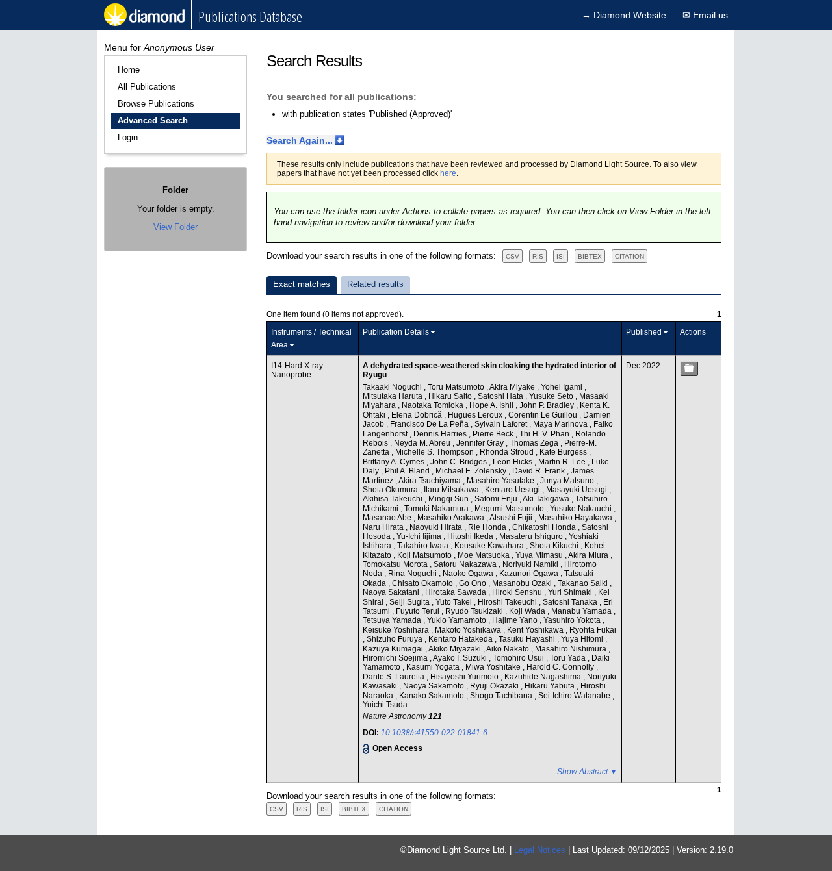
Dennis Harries (441, 433)
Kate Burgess (564, 452)
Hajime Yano (516, 620)
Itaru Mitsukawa (452, 489)
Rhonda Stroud (508, 452)
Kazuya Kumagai (394, 648)
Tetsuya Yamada (393, 620)
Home (129, 70)
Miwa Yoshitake (494, 667)
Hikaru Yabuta (551, 685)
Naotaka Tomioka (433, 405)
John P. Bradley (547, 405)
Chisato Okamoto (423, 583)
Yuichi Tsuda (385, 704)
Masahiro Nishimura (571, 648)
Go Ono (473, 583)
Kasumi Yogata (434, 667)
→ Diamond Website (624, 15)
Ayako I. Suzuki (461, 658)
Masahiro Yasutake (501, 480)
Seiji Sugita (410, 602)
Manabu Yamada (582, 611)
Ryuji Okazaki (495, 685)
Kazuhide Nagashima (543, 676)
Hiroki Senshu (518, 592)
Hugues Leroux (476, 415)
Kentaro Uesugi (513, 489)
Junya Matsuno (568, 480)
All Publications (147, 87)
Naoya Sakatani (392, 592)
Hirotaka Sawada (456, 592)
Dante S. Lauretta (394, 676)
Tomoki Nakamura (437, 508)
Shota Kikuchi (555, 545)
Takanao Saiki (584, 583)
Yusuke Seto (552, 396)
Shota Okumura (391, 489)
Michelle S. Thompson (435, 452)
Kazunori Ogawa (529, 573)
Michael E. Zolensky (472, 470)
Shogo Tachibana (502, 695)
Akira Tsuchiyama (430, 480)
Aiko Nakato (508, 648)
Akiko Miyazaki (455, 648)
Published (644, 331)
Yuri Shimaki (571, 592)
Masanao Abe (388, 517)
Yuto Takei (455, 602)
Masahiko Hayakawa (576, 517)
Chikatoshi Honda (545, 527)
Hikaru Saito (451, 396)
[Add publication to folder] (689, 368)
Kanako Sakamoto (432, 695)
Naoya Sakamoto (434, 685)
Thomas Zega (535, 443)
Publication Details (396, 331)
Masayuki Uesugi (577, 489)
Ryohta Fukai (592, 630)
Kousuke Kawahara (490, 545)
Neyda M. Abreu (423, 443)
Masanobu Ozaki (523, 583)
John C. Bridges (459, 461)
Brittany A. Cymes (394, 461)
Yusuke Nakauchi (582, 508)
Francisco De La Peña (430, 424)
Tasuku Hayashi (528, 639)
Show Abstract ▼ (587, 771)
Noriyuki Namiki (531, 564)
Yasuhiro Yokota (573, 620)
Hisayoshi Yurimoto (465, 676)
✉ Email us (705, 15)
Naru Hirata (384, 527)
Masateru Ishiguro (532, 536)
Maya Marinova (561, 424)
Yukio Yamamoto (457, 620)
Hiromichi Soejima (396, 658)
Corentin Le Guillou (543, 415)
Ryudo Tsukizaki (475, 611)
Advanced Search (153, 120)
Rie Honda (488, 527)
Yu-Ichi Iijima (419, 536)
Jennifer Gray (481, 443)
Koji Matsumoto (425, 555)
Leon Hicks (513, 461)
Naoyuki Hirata (437, 527)
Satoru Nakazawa (466, 564)
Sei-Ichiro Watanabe (575, 695)
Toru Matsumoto (457, 387)
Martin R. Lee (563, 461)
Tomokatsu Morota (396, 564)
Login (128, 137)
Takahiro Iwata (423, 545)
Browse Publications (156, 103)
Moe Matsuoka (485, 555)
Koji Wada (528, 611)
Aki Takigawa (547, 498)
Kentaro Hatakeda (461, 639)
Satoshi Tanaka (571, 602)
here (448, 173)
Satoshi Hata (501, 396)
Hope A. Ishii (492, 405)
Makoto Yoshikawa (469, 630)
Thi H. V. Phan (545, 433)
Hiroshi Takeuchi (508, 602)
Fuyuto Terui (418, 611)
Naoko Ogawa (469, 573)
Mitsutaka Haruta (393, 396)
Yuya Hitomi (583, 639)
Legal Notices (540, 850)
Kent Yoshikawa (536, 630)
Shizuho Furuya (395, 639)
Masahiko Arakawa (451, 517)
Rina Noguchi (413, 573)
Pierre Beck (494, 433)
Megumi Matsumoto (510, 508)
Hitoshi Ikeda (471, 536)
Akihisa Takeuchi (393, 498)
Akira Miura (589, 555)
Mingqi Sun (449, 498)
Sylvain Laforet (501, 424)
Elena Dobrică (417, 415)
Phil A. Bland (408, 470)
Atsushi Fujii (511, 517)
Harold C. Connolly (561, 667)
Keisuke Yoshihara (397, 630)
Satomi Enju (496, 498)
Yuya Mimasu (540, 555)
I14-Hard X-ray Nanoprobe (297, 370)
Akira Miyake (513, 387)
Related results (375, 284)
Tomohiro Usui (519, 658)
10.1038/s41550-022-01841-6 (434, 732)
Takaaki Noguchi (393, 387)
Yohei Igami (562, 387)
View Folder (175, 227)
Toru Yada (569, 658)
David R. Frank (539, 470)
